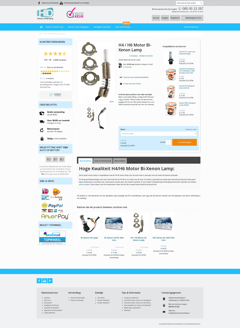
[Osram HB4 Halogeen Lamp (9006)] (171, 109)
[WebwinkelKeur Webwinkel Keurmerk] (74, 8)
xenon (127, 179)
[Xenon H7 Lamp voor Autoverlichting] (171, 58)
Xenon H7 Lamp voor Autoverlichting (187, 53)
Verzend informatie (78, 298)
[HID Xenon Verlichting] (46, 13)
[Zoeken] (201, 3)
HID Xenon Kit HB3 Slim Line (163, 238)
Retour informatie (77, 300)
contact (121, 102)
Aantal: (162, 142)
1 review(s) (133, 56)
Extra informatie (103, 160)
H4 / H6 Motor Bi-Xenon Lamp (139, 238)
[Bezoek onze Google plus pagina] (50, 281)
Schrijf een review (146, 56)
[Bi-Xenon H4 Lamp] (89, 223)
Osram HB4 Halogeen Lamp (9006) (187, 104)
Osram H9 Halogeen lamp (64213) (187, 87)
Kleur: (123, 129)
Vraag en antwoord (131, 298)
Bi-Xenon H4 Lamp (89, 237)
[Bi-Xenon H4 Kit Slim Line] (114, 223)
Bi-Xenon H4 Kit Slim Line (114, 238)
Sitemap (127, 310)
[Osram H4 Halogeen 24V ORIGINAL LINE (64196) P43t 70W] (171, 75)
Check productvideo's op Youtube (76, 3)
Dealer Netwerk (103, 300)
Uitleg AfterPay (49, 313)
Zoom (111, 102)
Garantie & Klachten (51, 308)
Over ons (47, 300)
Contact (47, 298)
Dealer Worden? (103, 303)
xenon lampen (84, 184)
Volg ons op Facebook (50, 3)
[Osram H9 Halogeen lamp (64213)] (171, 92)
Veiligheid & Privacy (51, 305)
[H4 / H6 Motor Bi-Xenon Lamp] (91, 114)
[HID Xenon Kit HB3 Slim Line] (163, 223)
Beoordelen (119, 160)
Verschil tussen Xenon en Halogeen (137, 300)
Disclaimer (48, 303)
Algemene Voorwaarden (53, 310)
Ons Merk (101, 298)
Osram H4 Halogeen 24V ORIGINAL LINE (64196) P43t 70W (187, 71)
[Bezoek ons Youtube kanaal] (45, 281)
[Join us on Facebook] (39, 281)
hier (121, 100)
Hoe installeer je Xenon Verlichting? (137, 305)
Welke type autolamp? (132, 308)
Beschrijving (85, 160)
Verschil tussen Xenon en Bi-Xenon (137, 303)
